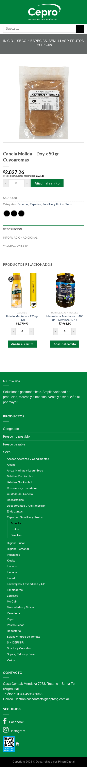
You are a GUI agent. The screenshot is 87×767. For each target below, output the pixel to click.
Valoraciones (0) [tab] (15, 245)
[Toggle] (82, 428)
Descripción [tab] (12, 229)
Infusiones (13, 554)
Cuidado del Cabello (20, 494)
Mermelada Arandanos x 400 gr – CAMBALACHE (64, 318)
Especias (45, 45)
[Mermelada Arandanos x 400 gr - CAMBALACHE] (65, 290)
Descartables (15, 499)
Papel (10, 619)
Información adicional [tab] (20, 237)
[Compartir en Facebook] (14, 213)
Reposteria (14, 630)
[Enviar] (80, 28)
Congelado (11, 429)
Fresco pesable (14, 444)
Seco (21, 41)
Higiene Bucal (15, 543)
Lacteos (12, 566)
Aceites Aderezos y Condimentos (28, 458)
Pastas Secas (15, 625)
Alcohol (11, 464)
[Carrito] (78, 11)
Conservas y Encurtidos (22, 488)
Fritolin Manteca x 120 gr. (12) (22, 318)
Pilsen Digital (66, 761)
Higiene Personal (18, 548)
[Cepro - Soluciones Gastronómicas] (43, 11)
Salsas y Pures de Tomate (23, 636)
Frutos (15, 529)
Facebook (15, 722)
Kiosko (11, 560)
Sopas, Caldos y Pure (21, 654)
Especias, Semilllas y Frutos (57, 41)
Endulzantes (15, 511)
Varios (11, 660)
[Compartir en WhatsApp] (6, 213)
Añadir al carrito (47, 183)
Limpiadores (15, 589)
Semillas (16, 535)
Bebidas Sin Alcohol (19, 482)
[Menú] (8, 12)
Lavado (11, 578)
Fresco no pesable (16, 436)
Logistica (12, 595)
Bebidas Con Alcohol (20, 476)
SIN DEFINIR (15, 642)
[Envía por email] (21, 213)
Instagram (16, 731)
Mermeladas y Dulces (21, 607)
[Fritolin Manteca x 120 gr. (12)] (22, 290)
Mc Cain (12, 601)
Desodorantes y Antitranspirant (26, 505)
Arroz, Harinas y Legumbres (25, 470)
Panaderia (13, 613)
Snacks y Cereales (19, 648)
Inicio (8, 41)
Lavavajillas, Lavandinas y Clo (26, 584)
